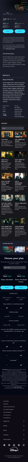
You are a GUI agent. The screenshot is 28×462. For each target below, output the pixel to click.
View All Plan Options (8, 53)
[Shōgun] (8, 249)
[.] (4, 445)
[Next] (25, 249)
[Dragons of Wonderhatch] (20, 249)
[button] (14, 421)
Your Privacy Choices (7, 415)
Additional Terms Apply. (10, 48)
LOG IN (24, 2)
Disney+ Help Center (18, 387)
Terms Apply (4, 369)
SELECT (8, 31)
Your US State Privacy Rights (8, 409)
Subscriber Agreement (7, 412)
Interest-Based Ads (6, 417)
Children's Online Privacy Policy (9, 406)
